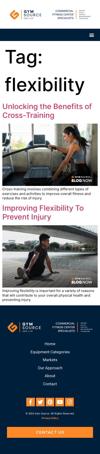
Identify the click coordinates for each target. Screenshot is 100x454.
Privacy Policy (50, 418)
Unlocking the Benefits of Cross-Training (47, 111)
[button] (91, 35)
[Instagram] (69, 402)
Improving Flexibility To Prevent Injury (43, 212)
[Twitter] (40, 402)
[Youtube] (59, 402)
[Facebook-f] (30, 402)
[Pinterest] (50, 402)
